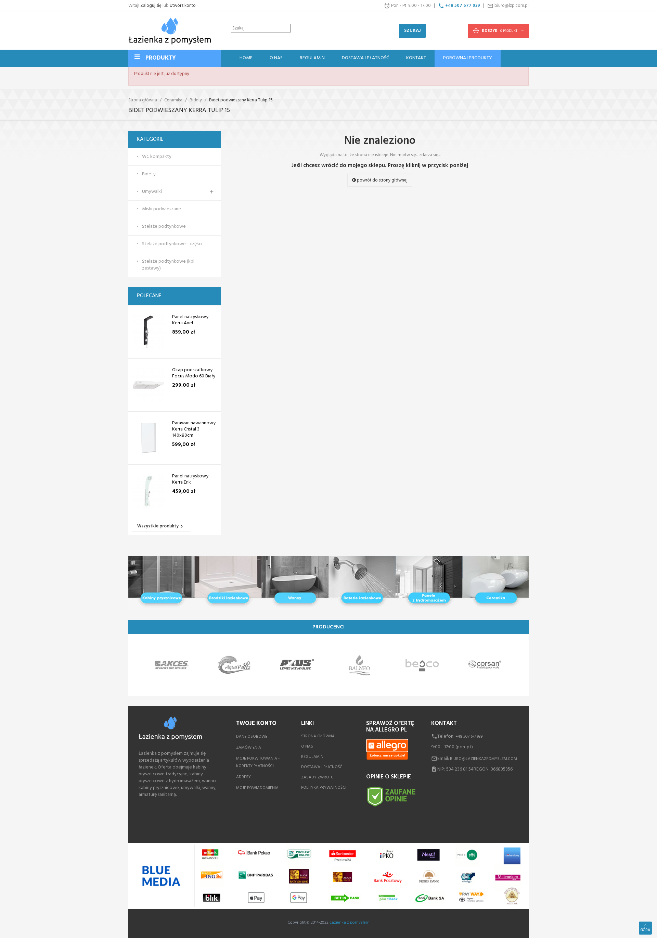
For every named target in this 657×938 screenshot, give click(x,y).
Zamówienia (248, 747)
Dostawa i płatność (321, 767)
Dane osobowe (251, 736)
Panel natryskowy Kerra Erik (190, 479)
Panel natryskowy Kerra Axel (190, 320)
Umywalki (152, 191)
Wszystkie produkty (161, 526)
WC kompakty (156, 156)
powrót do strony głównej (382, 180)
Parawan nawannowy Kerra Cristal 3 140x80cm (194, 429)
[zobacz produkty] (172, 665)
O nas (307, 746)
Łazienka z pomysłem (350, 922)
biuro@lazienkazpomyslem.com (483, 758)
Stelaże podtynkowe (164, 226)
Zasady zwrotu (317, 777)
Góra (645, 930)
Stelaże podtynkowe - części (172, 244)
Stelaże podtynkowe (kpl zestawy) (168, 265)
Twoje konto (256, 723)
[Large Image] (328, 583)
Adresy (243, 777)
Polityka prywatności (323, 787)
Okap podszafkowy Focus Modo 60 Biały (193, 373)
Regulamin (312, 756)
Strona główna (318, 736)
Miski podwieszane (161, 209)
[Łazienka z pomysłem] (169, 30)
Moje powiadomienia (257, 788)
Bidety (149, 174)
